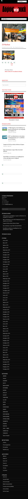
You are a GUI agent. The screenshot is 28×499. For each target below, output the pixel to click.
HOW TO (4, 383)
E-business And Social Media (8, 486)
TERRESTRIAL (5, 397)
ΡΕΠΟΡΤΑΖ (5, 426)
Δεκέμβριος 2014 (6, 364)
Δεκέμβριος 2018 (6, 254)
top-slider (4, 399)
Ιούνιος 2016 (5, 323)
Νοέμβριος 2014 (6, 366)
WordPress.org (5, 449)
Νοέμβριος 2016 (6, 314)
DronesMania (5, 465)
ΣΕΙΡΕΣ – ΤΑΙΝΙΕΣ (6, 428)
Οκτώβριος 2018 (6, 259)
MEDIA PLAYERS (6, 385)
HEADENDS (5, 380)
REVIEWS (4, 390)
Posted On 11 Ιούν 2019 (12, 132)
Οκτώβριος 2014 (6, 369)
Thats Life (5, 463)
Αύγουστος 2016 (6, 319)
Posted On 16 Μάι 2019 (7, 153)
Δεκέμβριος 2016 (6, 312)
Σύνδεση (4, 442)
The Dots (4, 468)
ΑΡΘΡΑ (4, 402)
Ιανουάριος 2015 (6, 362)
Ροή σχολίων (5, 447)
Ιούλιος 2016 (5, 321)
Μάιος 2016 (5, 326)
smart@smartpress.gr (9, 204)
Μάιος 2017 (5, 300)
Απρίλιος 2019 (5, 245)
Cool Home (5, 470)
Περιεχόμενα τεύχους (14, 120)
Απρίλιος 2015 (5, 354)
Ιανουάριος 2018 (6, 281)
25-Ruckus (6, 44)
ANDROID (4, 376)
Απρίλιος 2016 (5, 328)
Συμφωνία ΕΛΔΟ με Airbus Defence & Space (13, 144)
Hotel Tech (5, 476)
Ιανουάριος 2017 (6, 309)
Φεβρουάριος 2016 (6, 333)
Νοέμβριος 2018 (6, 257)
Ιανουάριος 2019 (6, 252)
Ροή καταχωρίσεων (6, 444)
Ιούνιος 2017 (5, 297)
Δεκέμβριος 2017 (6, 283)
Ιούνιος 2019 (5, 240)
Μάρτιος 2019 (5, 247)
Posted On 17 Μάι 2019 (7, 146)
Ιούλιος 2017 (5, 295)
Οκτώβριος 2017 (6, 288)
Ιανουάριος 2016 (6, 335)
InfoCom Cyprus (6, 491)
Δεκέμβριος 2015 (6, 338)
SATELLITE (5, 392)
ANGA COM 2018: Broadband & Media (13, 71)
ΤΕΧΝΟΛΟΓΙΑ (5, 433)
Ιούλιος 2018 (5, 266)
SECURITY (5, 395)
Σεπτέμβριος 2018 (6, 261)
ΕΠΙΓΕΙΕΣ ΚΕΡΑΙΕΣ (6, 416)
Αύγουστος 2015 (6, 345)
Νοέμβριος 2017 (6, 285)
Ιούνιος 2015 (5, 350)
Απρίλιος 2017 (5, 302)
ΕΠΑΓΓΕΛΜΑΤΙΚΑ (6, 414)
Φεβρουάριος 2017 (6, 307)
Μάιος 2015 (5, 352)
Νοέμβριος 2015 (6, 340)
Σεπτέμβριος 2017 (6, 290)
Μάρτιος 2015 (5, 357)
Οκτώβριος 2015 (6, 342)
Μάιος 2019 (5, 242)
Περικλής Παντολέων (19, 47)
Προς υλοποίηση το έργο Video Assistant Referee (12, 225)
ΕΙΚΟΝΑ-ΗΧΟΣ (5, 411)
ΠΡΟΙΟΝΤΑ (5, 423)
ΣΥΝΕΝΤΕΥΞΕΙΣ (5, 430)
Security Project (6, 479)
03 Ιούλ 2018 (9, 47)
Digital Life (5, 458)
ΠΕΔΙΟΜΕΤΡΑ (5, 421)
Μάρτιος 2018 (5, 276)
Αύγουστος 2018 (6, 264)
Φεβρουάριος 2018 (6, 278)
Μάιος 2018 (5, 271)
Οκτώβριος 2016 (6, 316)
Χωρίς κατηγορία (6, 435)
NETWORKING (5, 387)
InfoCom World (6, 488)
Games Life (5, 460)
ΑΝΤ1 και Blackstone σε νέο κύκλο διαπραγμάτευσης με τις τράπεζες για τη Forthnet (16, 137)
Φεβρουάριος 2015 (6, 359)
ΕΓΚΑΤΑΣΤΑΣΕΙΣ (6, 407)
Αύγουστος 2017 (6, 292)
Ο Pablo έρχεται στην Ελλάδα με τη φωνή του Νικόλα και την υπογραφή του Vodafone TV (16, 129)
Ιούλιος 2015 (5, 347)
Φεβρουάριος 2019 (6, 250)
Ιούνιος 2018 (5, 269)
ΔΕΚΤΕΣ (4, 404)
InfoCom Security (6, 481)
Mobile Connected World (7, 484)
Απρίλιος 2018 (5, 273)
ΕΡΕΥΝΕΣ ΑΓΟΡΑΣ (6, 418)
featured (4, 378)
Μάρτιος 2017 (5, 304)
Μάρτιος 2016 (5, 331)
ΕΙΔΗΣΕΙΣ (4, 409)
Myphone (4, 456)
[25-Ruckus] (14, 33)
